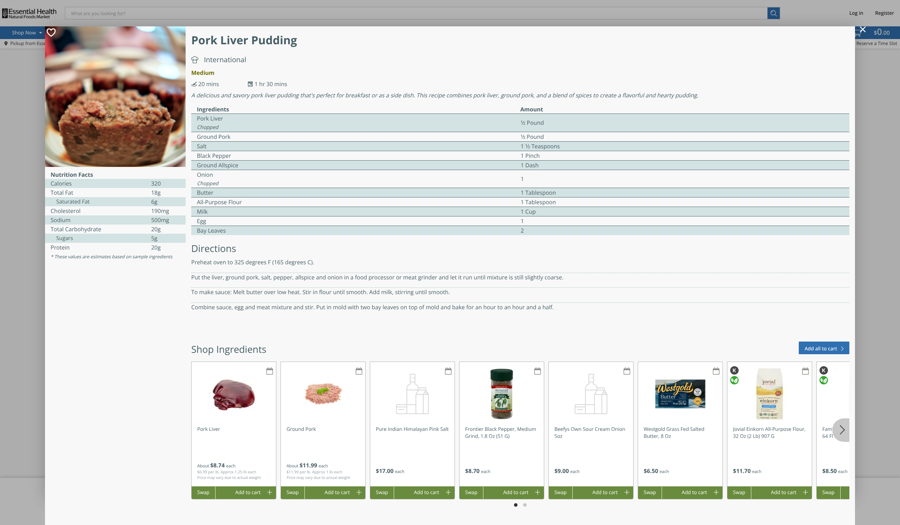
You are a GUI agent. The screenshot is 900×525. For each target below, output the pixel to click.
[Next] (840, 430)
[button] (234, 424)
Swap (203, 492)
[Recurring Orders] (269, 371)
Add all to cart (821, 348)
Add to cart (248, 492)
